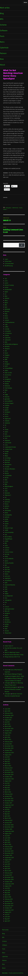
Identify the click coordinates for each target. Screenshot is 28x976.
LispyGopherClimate (10, 447)
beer (6, 307)
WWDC (6, 626)
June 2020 (7, 838)
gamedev (7, 399)
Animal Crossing (9, 285)
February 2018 (9, 899)
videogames (8, 600)
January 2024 (8, 744)
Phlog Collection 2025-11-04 (12, 657)
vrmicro (7, 606)
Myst (6, 484)
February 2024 (9, 741)
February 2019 (8, 873)
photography (8, 515)
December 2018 (9, 877)
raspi (6, 526)
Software (3, 30)
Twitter (6, 593)
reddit (6, 530)
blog (6, 313)
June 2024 (7, 735)
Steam (6, 574)
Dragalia (7, 355)
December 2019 (9, 851)
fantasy (7, 383)
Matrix (6, 453)
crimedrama (8, 333)
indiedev (7, 421)
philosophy (8, 510)
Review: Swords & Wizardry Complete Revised (14, 689)
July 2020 (7, 835)
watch (6, 615)
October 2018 (8, 881)
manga (7, 451)
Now (2, 59)
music (6, 482)
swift (6, 582)
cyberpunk (7, 340)
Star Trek (7, 569)
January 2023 (8, 770)
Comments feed (9, 263)
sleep (6, 556)
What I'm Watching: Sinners (12, 652)
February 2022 (9, 794)
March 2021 (8, 818)
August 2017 (8, 912)
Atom (6, 300)
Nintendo (7, 493)
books (6, 318)
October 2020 (8, 829)
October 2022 (8, 776)
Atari (6, 296)
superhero (7, 578)
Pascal (6, 504)
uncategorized (9, 596)
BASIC (6, 302)
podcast (7, 517)
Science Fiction (9, 552)
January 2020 (8, 849)
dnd (6, 351)
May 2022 (7, 787)
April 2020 (7, 842)
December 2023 (9, 746)
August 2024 (8, 733)
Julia (6, 438)
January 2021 (8, 822)
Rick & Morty (8, 536)
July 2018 (7, 888)
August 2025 (8, 720)
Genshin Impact (9, 403)
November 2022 (9, 774)
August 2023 (8, 755)
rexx (6, 534)
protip (6, 519)
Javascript (7, 436)
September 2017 (9, 910)
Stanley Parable (9, 563)
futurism (7, 396)
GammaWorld (8, 401)
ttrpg (6, 591)
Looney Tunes (8, 449)
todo (6, 587)
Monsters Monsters (10, 469)
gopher (7, 410)
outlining (7, 499)
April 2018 (7, 895)
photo (6, 512)
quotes (6, 523)
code (6, 324)
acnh (6, 281)
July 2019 (7, 862)
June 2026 (7, 709)
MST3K (6, 477)
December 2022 (9, 772)
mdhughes (8, 207)
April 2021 (7, 816)
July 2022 (7, 783)
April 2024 (7, 737)
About (2, 65)
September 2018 (9, 884)
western (7, 617)
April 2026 (7, 711)
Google (7, 407)
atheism (7, 298)
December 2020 (9, 825)
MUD (6, 480)
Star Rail (7, 567)
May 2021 (7, 814)
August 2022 (8, 781)
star (6, 565)
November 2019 (9, 853)
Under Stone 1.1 (9, 646)
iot (5, 425)
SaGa (6, 545)
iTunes (6, 429)
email (6, 377)
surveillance (8, 580)
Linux (6, 445)
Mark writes (5, 8)
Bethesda (7, 309)
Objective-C (8, 495)
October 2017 (8, 908)
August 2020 (8, 833)
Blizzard (7, 311)
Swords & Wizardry (10, 585)
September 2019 (9, 857)
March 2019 (8, 870)
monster (7, 466)
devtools (7, 346)
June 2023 (7, 759)
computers (8, 331)
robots (6, 541)
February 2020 (9, 846)
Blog (2, 13)
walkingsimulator (9, 609)
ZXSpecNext (8, 633)
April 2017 (7, 921)
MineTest (7, 462)
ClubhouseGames (9, 322)
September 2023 (9, 752)
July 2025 (7, 722)
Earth (6, 366)
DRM (6, 359)
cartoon (7, 320)
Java (6, 434)
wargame (7, 613)
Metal (6, 456)
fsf (5, 392)
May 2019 (7, 866)
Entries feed (8, 261)
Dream (6, 357)
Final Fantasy (8, 388)
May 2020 (7, 840)
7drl (6, 278)
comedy (7, 329)
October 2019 (8, 855)
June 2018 (7, 890)
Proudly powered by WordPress (16, 973)
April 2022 (7, 790)
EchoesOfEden (9, 368)
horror (20, 207)
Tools (2, 36)
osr (5, 497)
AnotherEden (8, 289)
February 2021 (8, 820)
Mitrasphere (8, 464)
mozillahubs (8, 475)
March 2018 (8, 897)
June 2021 (7, 811)
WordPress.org (9, 265)
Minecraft (7, 460)
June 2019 (7, 864)
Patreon (3, 53)
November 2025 (9, 715)
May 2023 (7, 761)
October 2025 (8, 717)
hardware (7, 412)
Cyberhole (4, 48)
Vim (6, 602)
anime (6, 287)
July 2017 (7, 914)
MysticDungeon (9, 486)
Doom (6, 353)
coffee (6, 326)
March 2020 (8, 844)
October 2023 (8, 750)
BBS (6, 305)
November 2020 (9, 827)
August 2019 (8, 860)
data (6, 342)
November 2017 (9, 905)
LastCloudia (8, 442)
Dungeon (7, 364)
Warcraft (7, 611)
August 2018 (8, 886)
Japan (6, 431)
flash (6, 390)
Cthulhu (7, 335)
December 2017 (9, 903)
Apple (6, 291)
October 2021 (8, 803)
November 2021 (9, 800)
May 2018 (7, 892)
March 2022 (8, 792)
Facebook (7, 381)
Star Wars (7, 571)
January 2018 (8, 901)
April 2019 (7, 868)
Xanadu (7, 631)
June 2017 (7, 916)
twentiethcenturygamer (11, 687)
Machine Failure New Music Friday (14, 654)
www (6, 628)
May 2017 (7, 919)
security (7, 554)
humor (6, 416)
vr (5, 604)
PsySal (6, 669)
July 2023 (7, 757)
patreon (7, 506)
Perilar (6, 508)
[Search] (21, 245)
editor (6, 370)
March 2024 (8, 739)
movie (4, 209)
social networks (9, 558)
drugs (6, 361)
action (6, 283)
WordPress (8, 622)
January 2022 (8, 796)
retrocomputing (9, 532)
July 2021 (7, 809)
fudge (6, 394)
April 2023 (7, 763)
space (6, 561)
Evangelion (8, 379)
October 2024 (8, 730)
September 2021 (9, 805)
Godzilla (7, 405)
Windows (7, 620)
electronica (8, 375)
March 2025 (8, 726)
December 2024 (9, 728)
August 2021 (8, 807)
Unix (6, 598)
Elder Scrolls (8, 372)
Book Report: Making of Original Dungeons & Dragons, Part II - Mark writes (14, 676)
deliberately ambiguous (11, 344)
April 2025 (7, 724)
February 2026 (9, 713)
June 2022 (7, 785)
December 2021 (9, 798)
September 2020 (9, 831)
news (6, 491)
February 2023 (9, 768)
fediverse (7, 386)
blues (6, 316)
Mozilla (7, 473)
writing (6, 624)
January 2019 (8, 875)
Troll (6, 589)
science (7, 550)
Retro (2, 42)
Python (6, 521)
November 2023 (9, 748)
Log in (6, 259)
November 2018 (9, 879)
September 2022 (9, 779)
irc (5, 427)
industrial (7, 423)
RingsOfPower (8, 539)
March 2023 (8, 765)
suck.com (7, 576)
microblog (7, 458)
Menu (25, 2)
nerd (6, 488)
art (5, 294)
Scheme (3, 25)
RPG (1, 19)
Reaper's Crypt (9, 528)
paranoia (7, 501)
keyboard (7, 440)
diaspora (7, 348)
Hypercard (7, 418)
